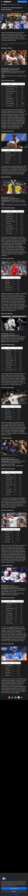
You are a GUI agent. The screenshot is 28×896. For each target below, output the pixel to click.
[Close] (25, 874)
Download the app (22, 1)
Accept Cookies (14, 888)
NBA (12, 4)
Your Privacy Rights (14, 894)
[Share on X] (6, 697)
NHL (15, 4)
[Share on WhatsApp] (15, 697)
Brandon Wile (3, 11)
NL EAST (3, 43)
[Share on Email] (19, 697)
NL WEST (15, 43)
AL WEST (9, 43)
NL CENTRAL (4, 45)
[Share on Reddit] (9, 697)
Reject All (14, 891)
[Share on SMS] (22, 697)
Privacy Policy (13, 885)
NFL (9, 4)
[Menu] (1, 1)
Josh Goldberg (10, 11)
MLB (18, 4)
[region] (14, 884)
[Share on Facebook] (12, 697)
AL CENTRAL (22, 43)
